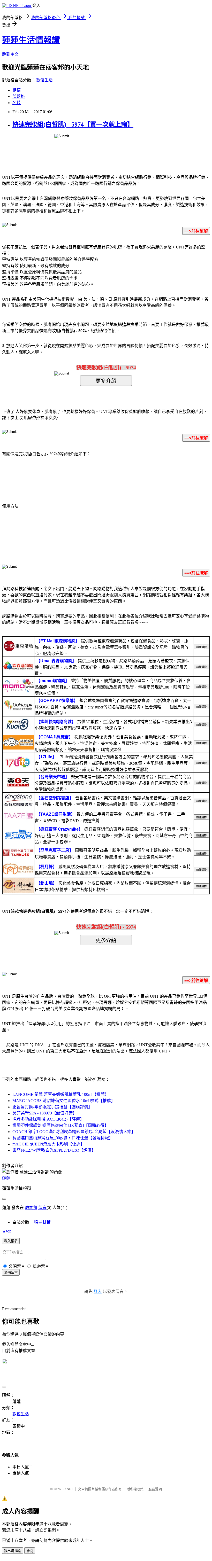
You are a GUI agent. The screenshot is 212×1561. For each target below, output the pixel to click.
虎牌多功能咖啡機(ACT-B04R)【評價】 (48, 1119)
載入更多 (11, 1241)
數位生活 (44, 80)
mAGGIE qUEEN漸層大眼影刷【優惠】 (48, 1144)
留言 (42, 1207)
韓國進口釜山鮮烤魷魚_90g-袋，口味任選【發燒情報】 (62, 1138)
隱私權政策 (135, 1489)
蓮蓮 (6, 1178)
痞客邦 (31, 1207)
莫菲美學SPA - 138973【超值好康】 (44, 1113)
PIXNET (67, 1489)
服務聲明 (155, 1489)
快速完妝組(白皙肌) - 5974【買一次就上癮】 (72, 124)
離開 (29, 1551)
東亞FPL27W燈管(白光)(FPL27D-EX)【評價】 (54, 1150)
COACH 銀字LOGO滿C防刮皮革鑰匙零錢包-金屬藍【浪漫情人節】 (73, 1131)
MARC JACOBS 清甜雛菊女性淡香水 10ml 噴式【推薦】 (63, 1100)
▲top (6, 1231)
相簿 (16, 90)
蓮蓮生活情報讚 (31, 40)
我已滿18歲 (12, 1551)
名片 (16, 102)
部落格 (18, 96)
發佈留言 (11, 1273)
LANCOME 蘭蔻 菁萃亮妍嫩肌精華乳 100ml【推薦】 (60, 1094)
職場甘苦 (42, 1222)
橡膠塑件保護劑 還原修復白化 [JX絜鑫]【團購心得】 (60, 1125)
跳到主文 (10, 54)
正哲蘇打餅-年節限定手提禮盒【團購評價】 (52, 1107)
